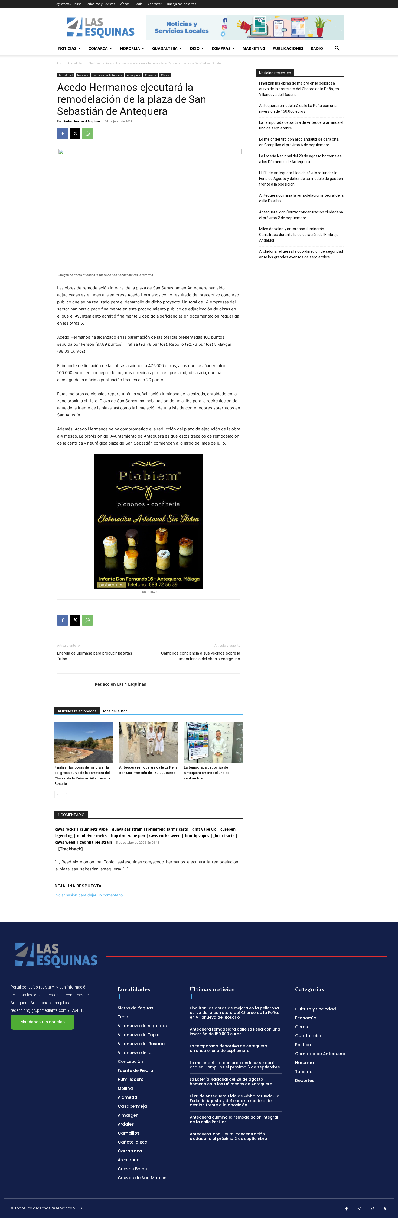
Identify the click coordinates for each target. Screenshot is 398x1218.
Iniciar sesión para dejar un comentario (88, 895)
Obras (165, 75)
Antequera (134, 75)
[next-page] (66, 794)
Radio (139, 4)
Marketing (254, 48)
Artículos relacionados (77, 711)
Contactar (154, 4)
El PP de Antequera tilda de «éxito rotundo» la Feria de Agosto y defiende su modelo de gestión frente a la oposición (301, 178)
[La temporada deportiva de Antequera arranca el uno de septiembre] (213, 742)
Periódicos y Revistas (100, 4)
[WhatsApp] (87, 133)
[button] (337, 48)
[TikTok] (372, 1209)
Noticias (67, 48)
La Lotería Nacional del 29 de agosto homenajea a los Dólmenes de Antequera (300, 159)
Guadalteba (165, 48)
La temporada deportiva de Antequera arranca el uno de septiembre (206, 772)
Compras (221, 48)
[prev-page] (57, 794)
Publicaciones (288, 48)
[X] (75, 133)
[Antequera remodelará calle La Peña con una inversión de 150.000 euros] (148, 742)
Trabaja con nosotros (181, 4)
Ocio (195, 48)
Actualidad (75, 63)
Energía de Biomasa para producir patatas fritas (94, 656)
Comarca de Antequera (107, 75)
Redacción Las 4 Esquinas (81, 121)
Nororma (130, 48)
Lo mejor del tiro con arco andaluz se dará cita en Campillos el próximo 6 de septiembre (299, 142)
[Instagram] (359, 1209)
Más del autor (115, 711)
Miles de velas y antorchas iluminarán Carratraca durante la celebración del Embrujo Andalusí (299, 234)
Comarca (98, 48)
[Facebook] (62, 133)
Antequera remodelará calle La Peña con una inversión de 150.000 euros (298, 108)
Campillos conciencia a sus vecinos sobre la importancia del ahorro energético (200, 656)
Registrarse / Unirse (67, 4)
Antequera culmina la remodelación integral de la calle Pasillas (301, 198)
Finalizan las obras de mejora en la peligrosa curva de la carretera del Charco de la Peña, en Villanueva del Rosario (299, 89)
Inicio (58, 63)
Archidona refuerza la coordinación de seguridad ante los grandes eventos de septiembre (301, 254)
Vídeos (124, 4)
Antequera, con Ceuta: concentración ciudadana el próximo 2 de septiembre (301, 215)
